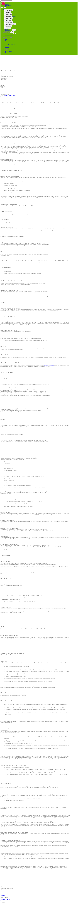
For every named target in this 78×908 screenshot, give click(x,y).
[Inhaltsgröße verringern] (13, 30)
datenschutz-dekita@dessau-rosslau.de (9, 95)
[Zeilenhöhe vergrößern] (13, 32)
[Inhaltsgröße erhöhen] (15, 30)
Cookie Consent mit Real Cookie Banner (7, 906)
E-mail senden (2, 895)
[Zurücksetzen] (2, 7)
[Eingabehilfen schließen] (5, 7)
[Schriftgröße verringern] (11, 31)
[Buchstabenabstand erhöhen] (15, 33)
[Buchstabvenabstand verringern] (13, 33)
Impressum (2, 900)
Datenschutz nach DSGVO (5, 899)
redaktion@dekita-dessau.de (49, 365)
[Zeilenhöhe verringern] (11, 32)
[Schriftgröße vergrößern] (13, 31)
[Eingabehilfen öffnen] (3, 3)
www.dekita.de (5, 96)
